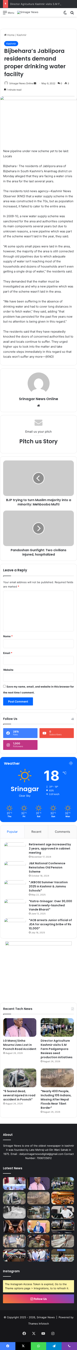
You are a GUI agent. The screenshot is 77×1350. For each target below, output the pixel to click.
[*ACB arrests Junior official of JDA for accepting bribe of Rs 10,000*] (15, 925)
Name (8, 636)
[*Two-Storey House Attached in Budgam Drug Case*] (14, 1241)
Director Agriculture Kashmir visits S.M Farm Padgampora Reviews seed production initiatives (56, 1049)
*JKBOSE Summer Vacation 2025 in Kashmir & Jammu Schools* (48, 886)
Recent (36, 832)
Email (7, 653)
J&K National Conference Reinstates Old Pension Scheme (47, 867)
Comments (62, 832)
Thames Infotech (38, 1323)
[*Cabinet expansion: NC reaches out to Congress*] (62, 1212)
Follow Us (40, 1298)
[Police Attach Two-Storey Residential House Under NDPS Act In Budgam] (38, 1212)
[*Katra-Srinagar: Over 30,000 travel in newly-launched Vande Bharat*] (15, 906)
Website (8, 669)
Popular (12, 832)
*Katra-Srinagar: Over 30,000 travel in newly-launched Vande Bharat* (50, 905)
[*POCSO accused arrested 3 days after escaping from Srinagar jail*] (14, 1226)
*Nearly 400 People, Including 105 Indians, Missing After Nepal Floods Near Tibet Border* (56, 1099)
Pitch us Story (38, 441)
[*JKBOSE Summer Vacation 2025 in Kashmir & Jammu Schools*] (15, 887)
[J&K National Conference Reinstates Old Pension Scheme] (15, 868)
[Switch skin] (65, 13)
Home (11, 34)
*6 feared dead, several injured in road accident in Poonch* (19, 1095)
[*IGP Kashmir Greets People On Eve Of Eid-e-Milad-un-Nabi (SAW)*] (38, 1241)
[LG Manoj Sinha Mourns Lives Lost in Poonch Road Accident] (19, 1027)
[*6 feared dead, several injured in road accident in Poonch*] (19, 1077)
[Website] (38, 405)
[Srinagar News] (27, 12)
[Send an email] (35, 83)
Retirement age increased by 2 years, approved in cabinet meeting (50, 848)
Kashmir (21, 34)
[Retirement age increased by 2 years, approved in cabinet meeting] (15, 849)
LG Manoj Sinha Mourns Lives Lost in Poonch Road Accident (19, 1045)
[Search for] (72, 13)
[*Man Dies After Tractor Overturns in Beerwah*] (14, 1212)
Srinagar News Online (21, 83)
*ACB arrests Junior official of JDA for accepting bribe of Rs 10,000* (50, 924)
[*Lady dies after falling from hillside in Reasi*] (62, 1241)
